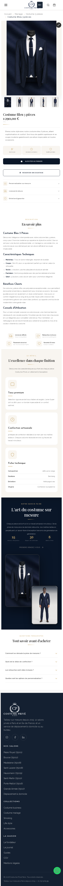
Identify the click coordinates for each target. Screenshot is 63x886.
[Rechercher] (48, 5)
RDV (39, 5)
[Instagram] (7, 737)
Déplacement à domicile (15, 794)
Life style (8, 823)
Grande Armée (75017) (14, 789)
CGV (6, 858)
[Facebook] (15, 737)
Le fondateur (10, 842)
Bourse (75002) (11, 757)
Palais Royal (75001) (13, 752)
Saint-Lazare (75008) (13, 768)
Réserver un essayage (32, 173)
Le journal (8, 847)
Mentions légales (12, 863)
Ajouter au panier (33, 161)
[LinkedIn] (23, 737)
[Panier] (54, 5)
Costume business (12, 808)
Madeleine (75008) (12, 763)
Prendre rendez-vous (29, 547)
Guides (7, 853)
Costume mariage (12, 813)
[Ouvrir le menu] (6, 5)
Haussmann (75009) (13, 773)
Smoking (8, 818)
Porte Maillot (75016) (13, 783)
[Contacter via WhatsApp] (57, 870)
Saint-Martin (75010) (13, 778)
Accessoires (9, 828)
